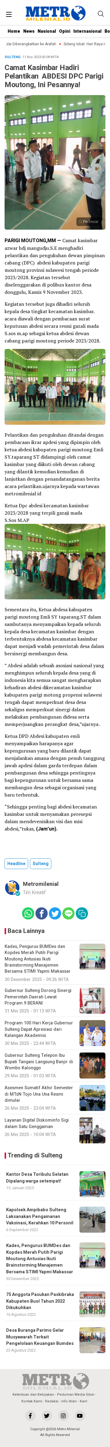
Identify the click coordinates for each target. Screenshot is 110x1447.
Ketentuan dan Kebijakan (33, 1394)
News (29, 31)
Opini (64, 31)
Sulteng (41, 863)
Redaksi (51, 1401)
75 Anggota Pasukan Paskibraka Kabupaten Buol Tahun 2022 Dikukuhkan (40, 1301)
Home (14, 31)
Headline (16, 863)
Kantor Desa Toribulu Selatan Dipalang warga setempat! (37, 1177)
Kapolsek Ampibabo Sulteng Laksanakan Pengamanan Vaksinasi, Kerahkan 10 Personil (39, 1216)
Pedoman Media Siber (75, 1394)
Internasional (87, 31)
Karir (83, 1401)
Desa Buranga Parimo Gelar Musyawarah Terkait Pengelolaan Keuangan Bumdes (40, 1337)
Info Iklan (69, 1401)
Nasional (47, 31)
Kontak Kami (31, 1401)
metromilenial (41, 884)
